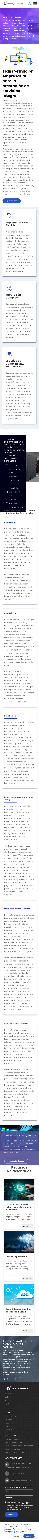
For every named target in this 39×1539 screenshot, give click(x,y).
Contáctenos (13, 1379)
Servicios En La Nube (12, 1449)
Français (8, 1400)
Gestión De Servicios (12, 1439)
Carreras (8, 1426)
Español (8, 1394)
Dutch (7, 1407)
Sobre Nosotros (11, 1416)
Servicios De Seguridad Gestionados (19, 1446)
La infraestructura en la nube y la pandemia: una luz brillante (18, 1207)
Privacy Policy (19, 1533)
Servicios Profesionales (13, 1442)
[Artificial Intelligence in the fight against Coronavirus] (19, 1189)
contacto (8, 1430)
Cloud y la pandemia (16, 1256)
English (7, 1397)
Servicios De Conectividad (15, 1452)
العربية (7, 1404)
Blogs (7, 1423)
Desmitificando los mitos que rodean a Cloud (19, 1294)
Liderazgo (8, 1420)
